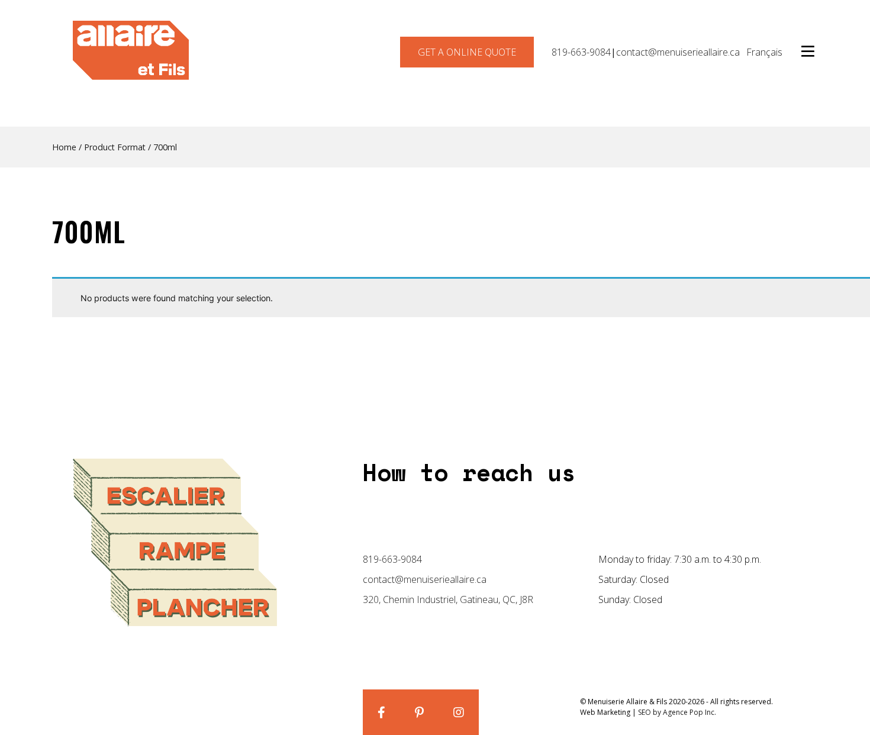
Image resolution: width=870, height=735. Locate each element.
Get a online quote (467, 52)
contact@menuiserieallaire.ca (678, 52)
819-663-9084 (581, 52)
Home (64, 147)
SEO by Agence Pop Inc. (677, 712)
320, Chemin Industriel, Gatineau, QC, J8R (448, 599)
